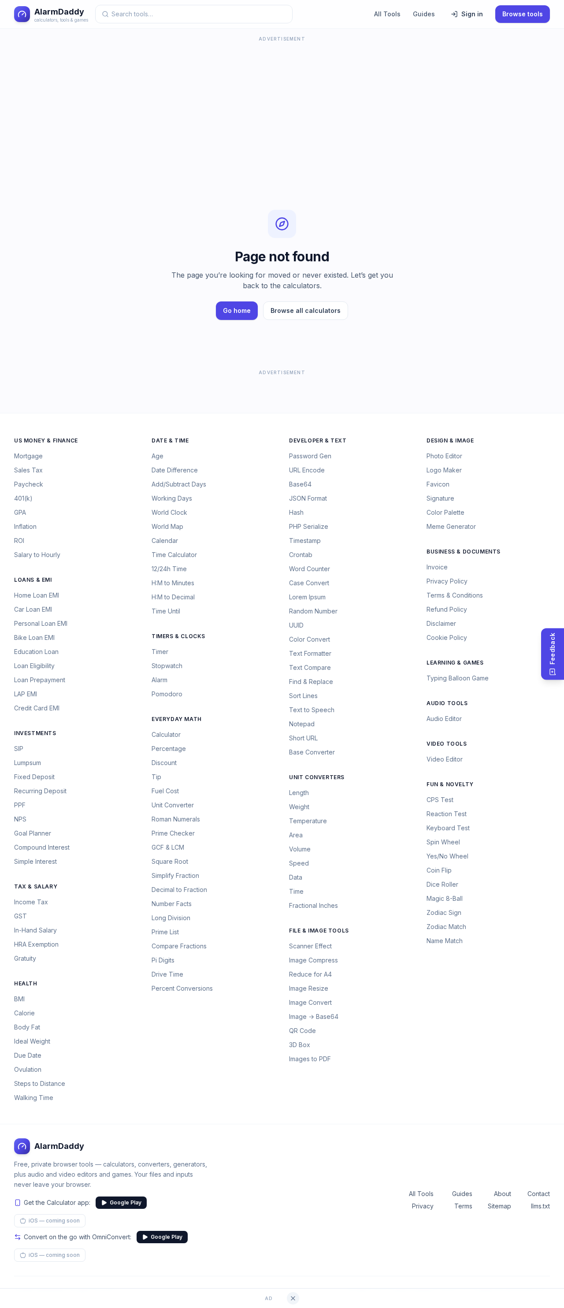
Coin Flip (439, 870)
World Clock (169, 512)
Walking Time (33, 1097)
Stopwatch (167, 665)
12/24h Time (169, 568)
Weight (299, 806)
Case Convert (309, 583)
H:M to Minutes (173, 583)
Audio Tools (447, 703)
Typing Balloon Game (458, 678)
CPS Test (440, 799)
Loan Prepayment (39, 680)
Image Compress (313, 960)
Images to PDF (310, 1059)
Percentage (169, 748)
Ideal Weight (32, 1041)
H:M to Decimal (173, 597)
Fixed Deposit (34, 776)
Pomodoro (167, 694)
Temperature (308, 821)
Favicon (438, 484)
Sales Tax (28, 470)
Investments (35, 733)
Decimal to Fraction (179, 889)
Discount (164, 762)
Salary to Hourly (37, 554)
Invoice (437, 567)
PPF (20, 805)
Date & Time (170, 440)
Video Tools (447, 743)
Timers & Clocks (178, 636)
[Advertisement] (282, 105)
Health (25, 983)
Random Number (313, 611)
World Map (167, 526)
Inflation (25, 526)
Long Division (171, 918)
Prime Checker (173, 833)
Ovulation (27, 1069)
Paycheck (28, 484)
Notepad (302, 724)
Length (299, 792)
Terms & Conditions (455, 595)
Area (296, 835)
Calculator (166, 734)
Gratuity (25, 958)
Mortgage (28, 456)
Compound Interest (42, 847)
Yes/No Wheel (447, 856)
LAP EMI (25, 694)
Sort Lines (303, 695)
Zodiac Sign (444, 912)
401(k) (23, 498)
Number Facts (172, 903)
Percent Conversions (182, 988)
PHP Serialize (308, 526)
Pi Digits (163, 960)
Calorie (24, 1013)
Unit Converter (173, 805)
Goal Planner (32, 833)
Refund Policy (447, 609)
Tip (156, 776)
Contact (538, 1193)
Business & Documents (464, 551)
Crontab (300, 554)
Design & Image (450, 440)
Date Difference (175, 470)
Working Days (172, 498)
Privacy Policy (447, 581)
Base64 (300, 484)
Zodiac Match (446, 926)
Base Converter (312, 752)
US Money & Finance (46, 440)
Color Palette (445, 512)
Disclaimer (441, 623)
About (502, 1193)
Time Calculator (174, 554)
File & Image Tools (319, 930)
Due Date (27, 1055)
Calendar (165, 540)
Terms (463, 1206)
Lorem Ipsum (307, 597)
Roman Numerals (176, 819)
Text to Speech (311, 709)
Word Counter (309, 568)
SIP (18, 748)
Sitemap (499, 1206)
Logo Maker (444, 470)
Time (296, 891)
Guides (424, 14)
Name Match (445, 940)
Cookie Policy (447, 637)
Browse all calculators (306, 310)
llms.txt (540, 1206)
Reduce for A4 (310, 974)
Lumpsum (27, 762)
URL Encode (307, 470)
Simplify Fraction (175, 875)
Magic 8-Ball (445, 898)
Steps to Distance (39, 1083)
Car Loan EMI (33, 609)
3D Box (299, 1044)
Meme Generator (451, 526)
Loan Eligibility (34, 665)
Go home (237, 310)
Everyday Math (177, 719)
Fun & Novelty (450, 784)
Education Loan (36, 651)
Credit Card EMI (36, 708)
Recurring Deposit (40, 791)
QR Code (302, 1030)
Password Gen (310, 456)
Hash (296, 512)
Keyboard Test (448, 828)
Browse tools (522, 14)
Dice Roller (442, 884)
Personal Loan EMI (40, 623)
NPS (20, 819)
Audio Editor (444, 718)
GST (20, 916)
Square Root (170, 861)
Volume (300, 849)
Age (157, 456)
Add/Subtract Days (179, 484)
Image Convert (310, 1002)
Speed (299, 863)
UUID (296, 625)
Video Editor (445, 759)
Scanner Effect (310, 946)
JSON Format (308, 498)
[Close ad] (293, 1298)
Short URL (303, 738)
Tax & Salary (35, 886)
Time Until (166, 611)
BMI (19, 999)
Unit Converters (317, 777)
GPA (20, 512)
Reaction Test (447, 814)
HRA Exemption (36, 944)
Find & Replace (311, 681)
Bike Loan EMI (34, 637)
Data (295, 877)
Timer (160, 651)
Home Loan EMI (36, 595)
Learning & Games (455, 662)
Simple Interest (35, 861)
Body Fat (27, 1027)
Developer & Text (318, 440)
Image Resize (308, 988)
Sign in (472, 14)
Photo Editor (444, 456)
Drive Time (167, 974)
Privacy (423, 1206)
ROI (19, 540)
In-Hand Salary (35, 930)
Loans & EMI (33, 579)
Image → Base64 (313, 1016)
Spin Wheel (443, 842)
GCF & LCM (168, 847)
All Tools (387, 14)
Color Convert (309, 639)
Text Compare (310, 667)
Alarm (159, 680)
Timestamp (305, 540)
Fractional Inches (313, 905)
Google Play (125, 1202)
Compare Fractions (179, 946)
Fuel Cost (165, 791)
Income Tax (31, 902)
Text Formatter (310, 653)
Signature (440, 498)
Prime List (165, 932)
